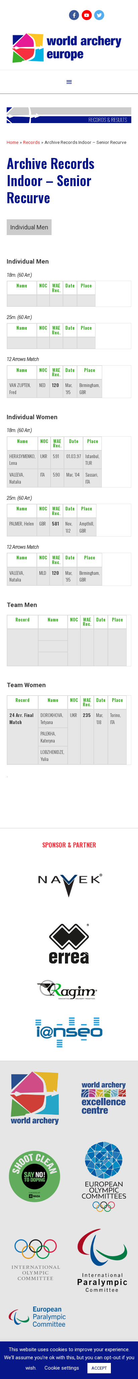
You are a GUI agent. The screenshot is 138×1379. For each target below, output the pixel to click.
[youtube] (87, 15)
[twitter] (100, 15)
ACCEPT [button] (99, 1368)
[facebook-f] (75, 15)
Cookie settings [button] (62, 1368)
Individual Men (29, 227)
